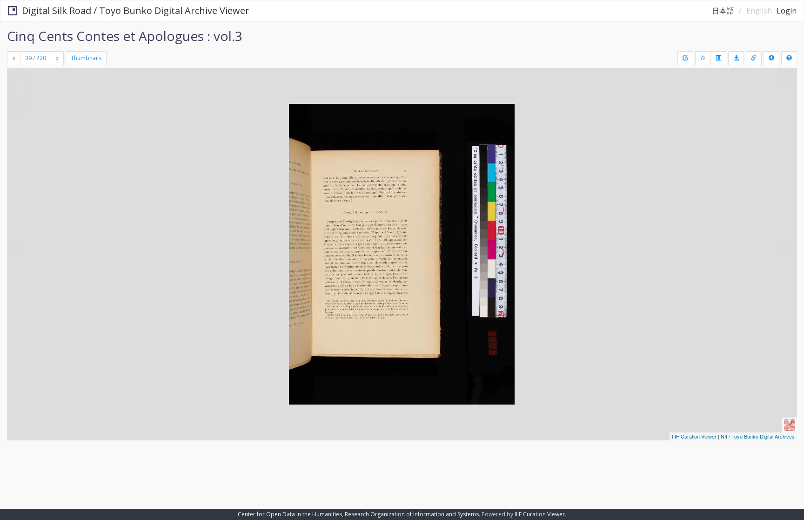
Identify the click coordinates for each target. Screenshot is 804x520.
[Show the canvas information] (754, 58)
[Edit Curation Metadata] (685, 58)
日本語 (723, 11)
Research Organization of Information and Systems (412, 514)
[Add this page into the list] (703, 58)
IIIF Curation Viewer (694, 436)
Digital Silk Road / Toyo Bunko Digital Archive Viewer (135, 10)
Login (787, 11)
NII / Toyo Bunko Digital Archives (758, 436)
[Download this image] (736, 58)
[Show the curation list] (718, 58)
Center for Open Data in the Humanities (290, 514)
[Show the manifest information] (771, 58)
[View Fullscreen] (18, 107)
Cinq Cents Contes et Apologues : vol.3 (124, 36)
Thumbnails (86, 58)
